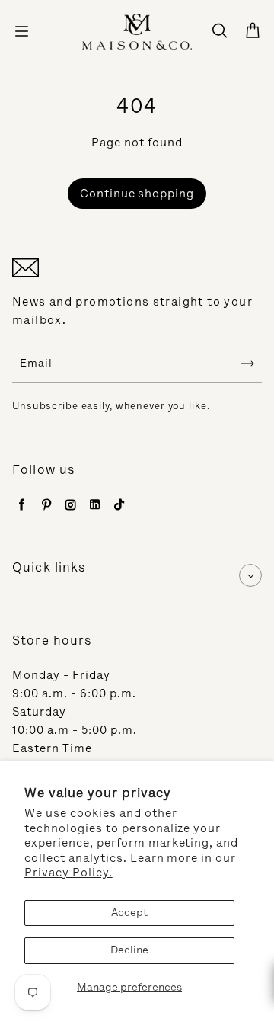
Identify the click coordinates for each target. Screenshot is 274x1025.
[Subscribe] (247, 363)
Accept (129, 912)
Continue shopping (137, 193)
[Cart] (253, 31)
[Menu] (21, 31)
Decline (129, 949)
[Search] (219, 31)
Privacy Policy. (68, 872)
